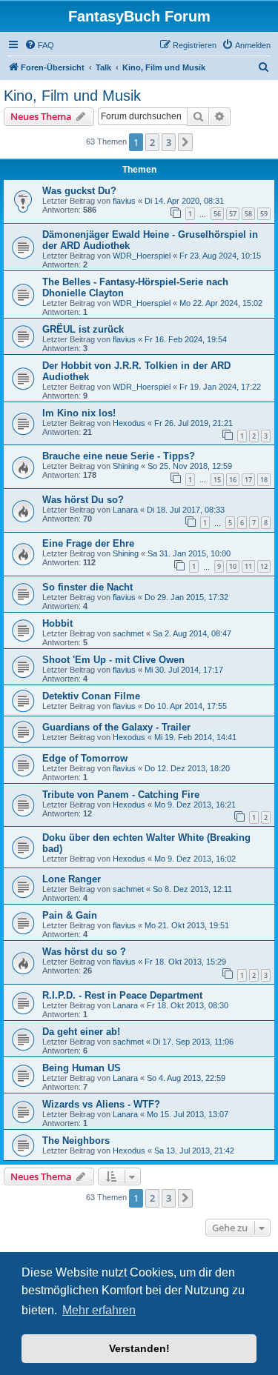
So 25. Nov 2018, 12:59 (190, 466)
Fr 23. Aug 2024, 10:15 (220, 255)
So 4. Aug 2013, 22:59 (186, 1077)
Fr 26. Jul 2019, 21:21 (193, 423)
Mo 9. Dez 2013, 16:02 (195, 858)
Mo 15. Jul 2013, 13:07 (187, 1114)
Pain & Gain (69, 915)
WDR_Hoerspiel (142, 255)
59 (264, 214)
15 (217, 480)
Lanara (125, 509)
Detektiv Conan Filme (91, 696)
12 (264, 566)
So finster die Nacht (87, 587)
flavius (124, 200)
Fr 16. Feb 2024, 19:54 (186, 339)
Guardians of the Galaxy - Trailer (116, 727)
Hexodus (129, 423)
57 (232, 214)
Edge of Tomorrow (85, 758)
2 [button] (152, 142)
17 (248, 480)
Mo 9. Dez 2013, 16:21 (195, 804)
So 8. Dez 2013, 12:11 (192, 889)
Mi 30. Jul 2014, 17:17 (184, 669)
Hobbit (57, 623)
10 (232, 566)
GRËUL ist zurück (83, 329)
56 (217, 214)
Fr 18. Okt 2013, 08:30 (187, 1005)
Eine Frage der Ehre (88, 543)
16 (232, 480)
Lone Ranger (71, 879)
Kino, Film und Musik (72, 95)
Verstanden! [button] (139, 1348)
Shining (126, 466)
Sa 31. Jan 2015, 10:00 (189, 553)
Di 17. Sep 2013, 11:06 (193, 1041)
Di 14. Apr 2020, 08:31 (184, 200)
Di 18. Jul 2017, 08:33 (186, 509)
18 (264, 480)
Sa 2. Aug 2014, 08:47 (192, 633)
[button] (185, 142)
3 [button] (168, 142)
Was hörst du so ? (84, 951)
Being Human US (81, 1067)
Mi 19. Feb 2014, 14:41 (195, 737)
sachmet (128, 633)
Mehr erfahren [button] (99, 1310)
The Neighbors (76, 1140)
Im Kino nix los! (79, 413)
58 (248, 214)
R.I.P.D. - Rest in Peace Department (122, 995)
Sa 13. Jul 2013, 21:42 (194, 1150)
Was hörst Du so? (83, 499)
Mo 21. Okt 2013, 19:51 (187, 925)
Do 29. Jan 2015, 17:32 (186, 597)
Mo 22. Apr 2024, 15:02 (220, 303)
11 (248, 566)
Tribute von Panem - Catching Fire (120, 794)
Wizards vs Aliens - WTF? (101, 1104)
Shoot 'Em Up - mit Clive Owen (113, 659)
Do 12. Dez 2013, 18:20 (187, 768)
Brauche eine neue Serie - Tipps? (118, 456)
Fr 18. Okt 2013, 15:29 (185, 961)
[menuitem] (39, 45)
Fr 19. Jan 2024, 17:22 (220, 386)
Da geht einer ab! (81, 1031)
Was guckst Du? (79, 190)
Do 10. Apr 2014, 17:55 (186, 706)
